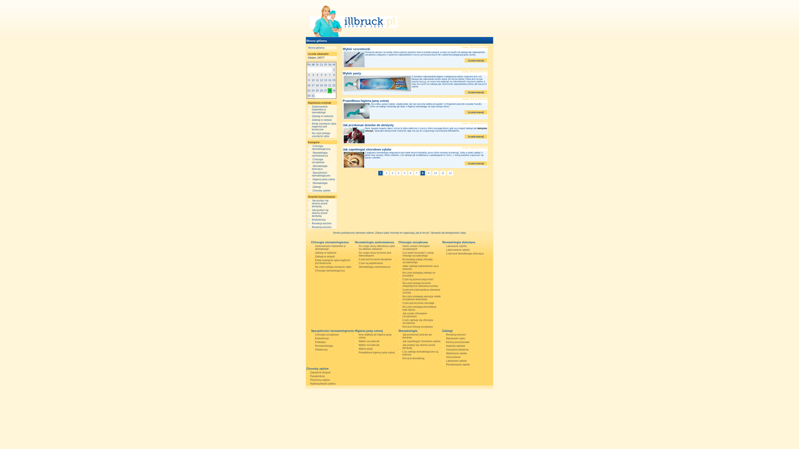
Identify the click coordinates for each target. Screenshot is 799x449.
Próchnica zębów (320, 380)
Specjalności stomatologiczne (321, 174)
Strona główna (316, 40)
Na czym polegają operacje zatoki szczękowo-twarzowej (421, 298)
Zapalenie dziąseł (320, 372)
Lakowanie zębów (456, 246)
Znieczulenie (453, 357)
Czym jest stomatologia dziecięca (465, 253)
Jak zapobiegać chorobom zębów (367, 149)
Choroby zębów (321, 190)
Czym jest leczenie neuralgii (418, 303)
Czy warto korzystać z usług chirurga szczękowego (418, 254)
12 (450, 173)
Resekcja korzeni (321, 223)
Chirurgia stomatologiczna (321, 147)
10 (435, 173)
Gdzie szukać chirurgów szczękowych (415, 247)
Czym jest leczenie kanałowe (375, 259)
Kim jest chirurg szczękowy (417, 326)
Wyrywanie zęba (455, 338)
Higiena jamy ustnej (324, 179)
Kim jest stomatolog (413, 358)
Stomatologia (320, 183)
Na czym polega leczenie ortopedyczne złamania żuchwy (420, 284)
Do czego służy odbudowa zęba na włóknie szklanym (377, 247)
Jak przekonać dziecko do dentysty (368, 125)
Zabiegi (317, 186)
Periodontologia (324, 345)
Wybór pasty (352, 73)
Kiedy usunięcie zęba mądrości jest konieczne (324, 126)
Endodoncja (319, 219)
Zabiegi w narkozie (322, 116)
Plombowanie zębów (458, 364)
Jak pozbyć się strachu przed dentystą (320, 203)
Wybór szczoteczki (356, 49)
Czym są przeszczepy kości (417, 279)
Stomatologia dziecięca (320, 167)
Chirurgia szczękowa (318, 161)
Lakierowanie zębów (458, 249)
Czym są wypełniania (371, 263)
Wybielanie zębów (456, 353)
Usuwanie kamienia (457, 349)
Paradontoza (317, 376)
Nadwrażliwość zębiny (323, 383)
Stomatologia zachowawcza (320, 154)
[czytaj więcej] (476, 60)
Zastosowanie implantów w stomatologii (320, 109)
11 (443, 173)
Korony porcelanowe (458, 342)
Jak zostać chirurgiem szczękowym (414, 315)
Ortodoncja (321, 349)
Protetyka (320, 342)
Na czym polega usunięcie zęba (321, 135)
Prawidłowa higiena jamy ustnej (366, 100)
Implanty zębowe (455, 345)
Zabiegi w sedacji (322, 119)
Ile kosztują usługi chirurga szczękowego (417, 261)
